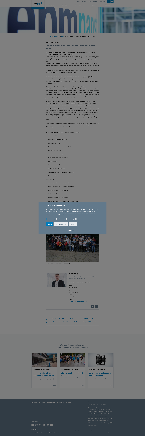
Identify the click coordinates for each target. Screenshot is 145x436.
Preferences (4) (61, 219)
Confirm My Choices (61, 224)
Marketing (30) (80, 219)
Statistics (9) (71, 219)
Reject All (72, 224)
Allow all (49, 224)
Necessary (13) (51, 219)
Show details (71, 230)
